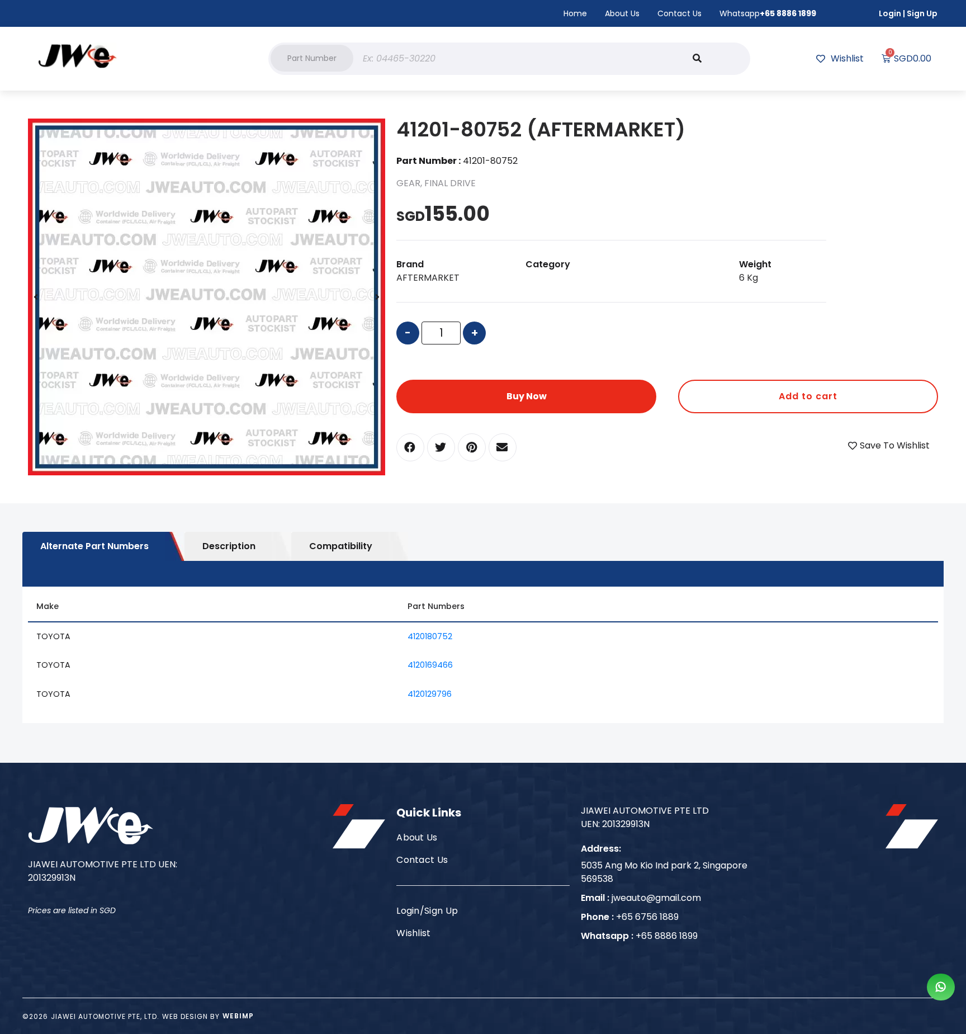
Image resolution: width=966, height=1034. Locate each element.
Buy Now (526, 396)
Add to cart (808, 396)
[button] (312, 58)
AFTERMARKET (428, 277)
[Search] (697, 59)
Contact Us (679, 13)
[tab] (103, 546)
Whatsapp (767, 13)
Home (575, 13)
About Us (622, 13)
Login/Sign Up (427, 910)
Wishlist (413, 933)
